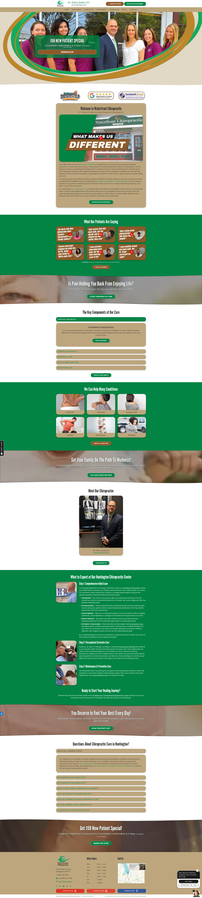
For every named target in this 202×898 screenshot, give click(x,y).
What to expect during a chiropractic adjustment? (78, 788)
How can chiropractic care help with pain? (74, 794)
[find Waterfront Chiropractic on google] (66, 886)
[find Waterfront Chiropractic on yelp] (69, 886)
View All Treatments (101, 375)
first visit (86, 588)
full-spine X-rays (137, 624)
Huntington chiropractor (131, 588)
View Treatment (101, 340)
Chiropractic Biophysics (121, 181)
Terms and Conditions (128, 896)
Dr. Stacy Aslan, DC (78, 189)
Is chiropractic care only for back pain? (74, 810)
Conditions (88, 10)
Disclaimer (136, 896)
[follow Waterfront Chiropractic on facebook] (56, 886)
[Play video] (101, 138)
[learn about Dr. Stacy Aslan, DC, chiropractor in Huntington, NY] (101, 522)
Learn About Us (101, 563)
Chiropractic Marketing (87, 896)
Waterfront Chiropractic (87, 164)
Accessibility (143, 896)
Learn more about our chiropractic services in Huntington (113, 766)
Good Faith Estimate (110, 896)
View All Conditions (101, 443)
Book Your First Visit (101, 728)
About (124, 10)
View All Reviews (101, 267)
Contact (133, 10)
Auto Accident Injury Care (68, 362)
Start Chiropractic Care (101, 296)
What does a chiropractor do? (70, 751)
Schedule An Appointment (101, 202)
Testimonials (101, 10)
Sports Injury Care (65, 368)
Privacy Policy (118, 896)
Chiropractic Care (65, 357)
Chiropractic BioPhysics (67, 351)
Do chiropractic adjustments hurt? (72, 783)
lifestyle (101, 675)
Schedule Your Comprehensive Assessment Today (110, 695)
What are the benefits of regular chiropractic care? (78, 799)
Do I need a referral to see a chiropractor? (74, 805)
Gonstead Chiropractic (67, 319)
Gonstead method (102, 181)
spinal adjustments (86, 764)
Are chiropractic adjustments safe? (72, 777)
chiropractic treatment (128, 647)
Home (67, 10)
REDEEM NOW (67, 52)
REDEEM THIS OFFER (101, 843)
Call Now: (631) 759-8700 (101, 475)
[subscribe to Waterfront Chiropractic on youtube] (62, 886)
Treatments (76, 10)
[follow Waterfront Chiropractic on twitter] (58, 886)
